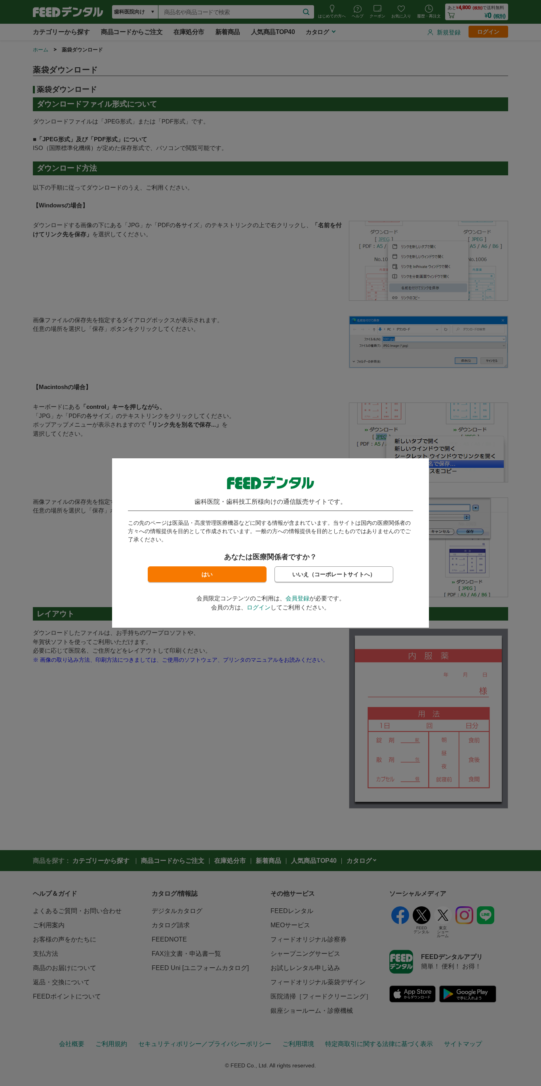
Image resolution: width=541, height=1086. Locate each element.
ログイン (258, 607)
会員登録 (297, 598)
